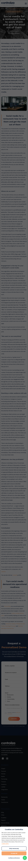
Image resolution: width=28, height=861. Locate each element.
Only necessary (14, 848)
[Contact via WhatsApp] (25, 858)
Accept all (14, 853)
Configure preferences (14, 857)
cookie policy (5, 843)
